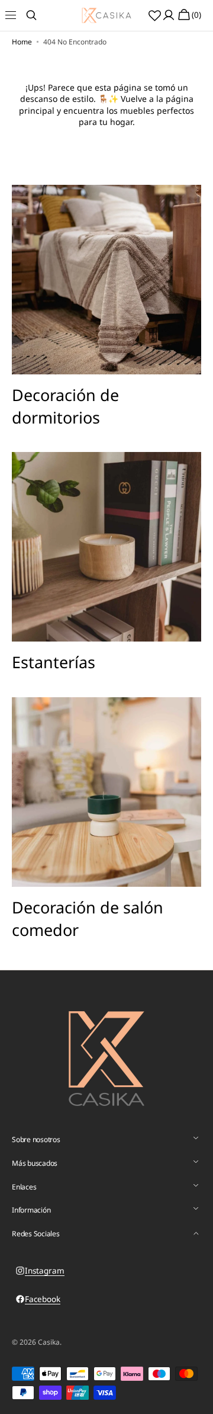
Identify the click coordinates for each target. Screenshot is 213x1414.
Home (22, 42)
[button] (18, 15)
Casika (49, 1342)
